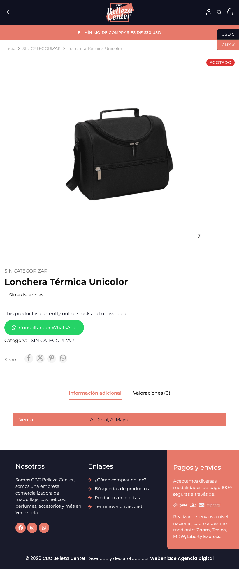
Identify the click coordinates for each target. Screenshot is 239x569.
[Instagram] (32, 528)
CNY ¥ (226, 44)
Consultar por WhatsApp (47, 327)
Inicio (9, 48)
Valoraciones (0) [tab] (151, 393)
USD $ (226, 34)
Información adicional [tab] (95, 393)
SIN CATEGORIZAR (41, 48)
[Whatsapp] (44, 528)
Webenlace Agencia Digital (182, 558)
